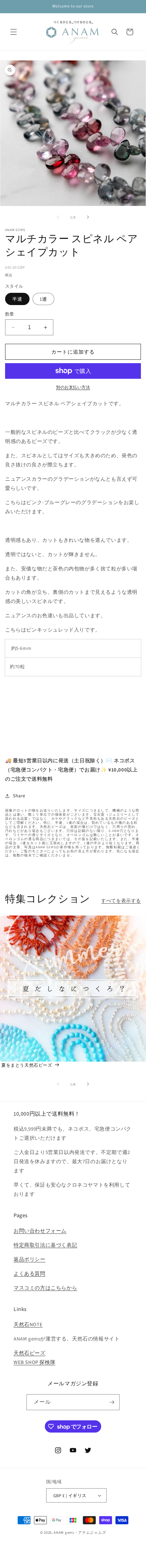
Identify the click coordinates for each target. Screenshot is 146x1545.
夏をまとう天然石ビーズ (26, 1065)
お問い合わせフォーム (40, 1230)
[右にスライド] (87, 217)
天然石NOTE (28, 1324)
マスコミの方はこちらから (45, 1287)
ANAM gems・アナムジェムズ (80, 1532)
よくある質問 (29, 1273)
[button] (13, 31)
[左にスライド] (58, 217)
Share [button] (19, 796)
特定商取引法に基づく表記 (45, 1245)
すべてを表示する (121, 901)
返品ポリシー (29, 1259)
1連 (43, 299)
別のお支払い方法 (73, 387)
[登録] (111, 1402)
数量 (9, 314)
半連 (17, 299)
